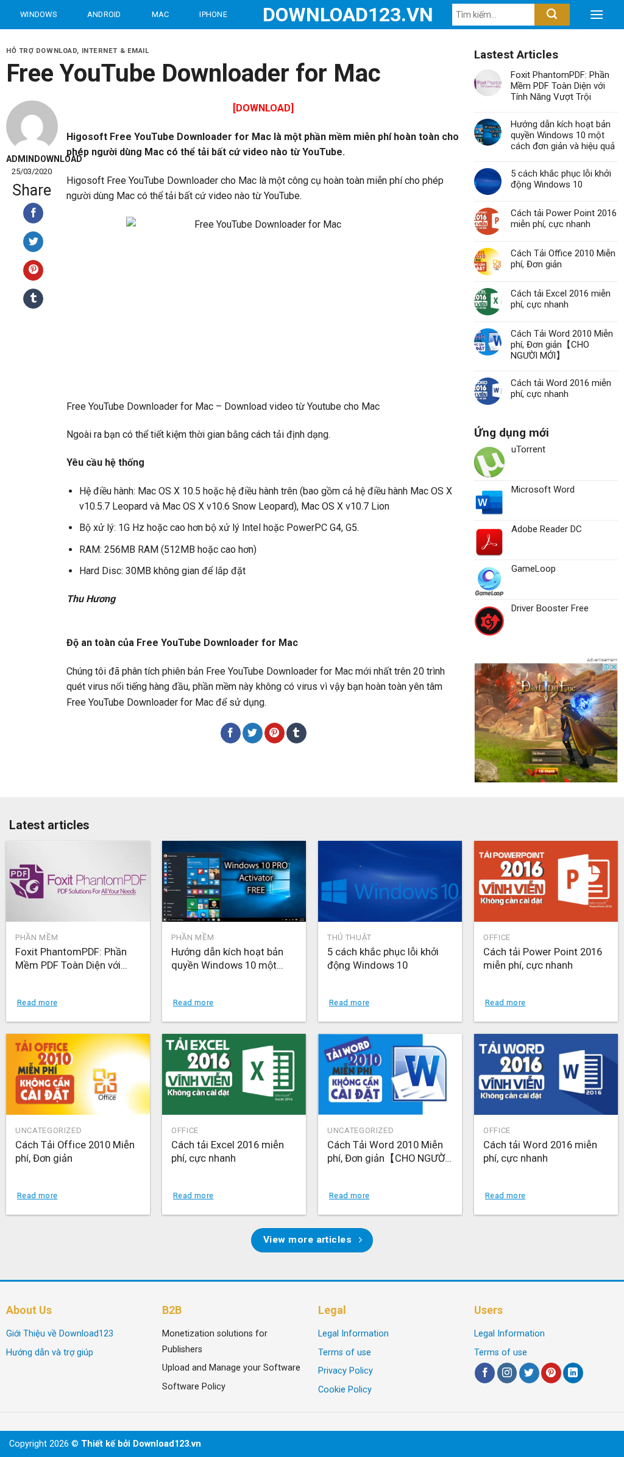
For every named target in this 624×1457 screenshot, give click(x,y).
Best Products (121, 43)
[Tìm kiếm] (551, 15)
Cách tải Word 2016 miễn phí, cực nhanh (561, 388)
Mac (160, 14)
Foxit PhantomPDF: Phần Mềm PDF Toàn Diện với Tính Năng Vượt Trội (560, 85)
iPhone (213, 14)
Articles (214, 43)
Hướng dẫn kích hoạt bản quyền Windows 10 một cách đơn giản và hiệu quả (563, 135)
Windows (38, 14)
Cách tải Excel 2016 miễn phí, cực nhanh (561, 299)
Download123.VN (312, 14)
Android (104, 14)
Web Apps (43, 43)
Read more (37, 1002)
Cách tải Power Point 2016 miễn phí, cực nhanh (564, 219)
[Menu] (596, 14)
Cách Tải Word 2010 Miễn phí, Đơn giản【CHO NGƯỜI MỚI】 (562, 344)
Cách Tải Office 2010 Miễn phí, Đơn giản (563, 259)
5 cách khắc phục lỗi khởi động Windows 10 (561, 179)
